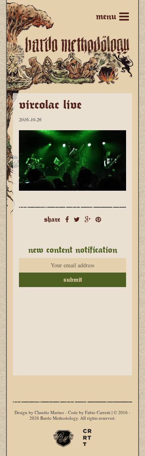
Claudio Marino (49, 412)
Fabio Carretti (97, 412)
